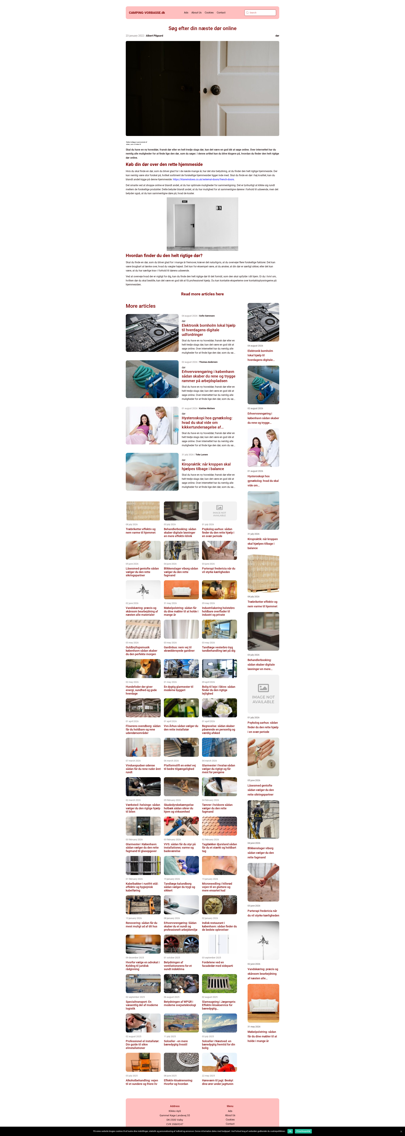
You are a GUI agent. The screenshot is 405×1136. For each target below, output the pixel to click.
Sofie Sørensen (207, 316)
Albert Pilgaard (154, 35)
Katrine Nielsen (207, 408)
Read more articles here (202, 294)
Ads (186, 12)
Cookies (209, 12)
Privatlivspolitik (303, 1131)
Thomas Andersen (208, 362)
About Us (196, 12)
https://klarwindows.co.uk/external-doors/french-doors (203, 179)
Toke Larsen (202, 454)
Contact (221, 12)
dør (277, 35)
